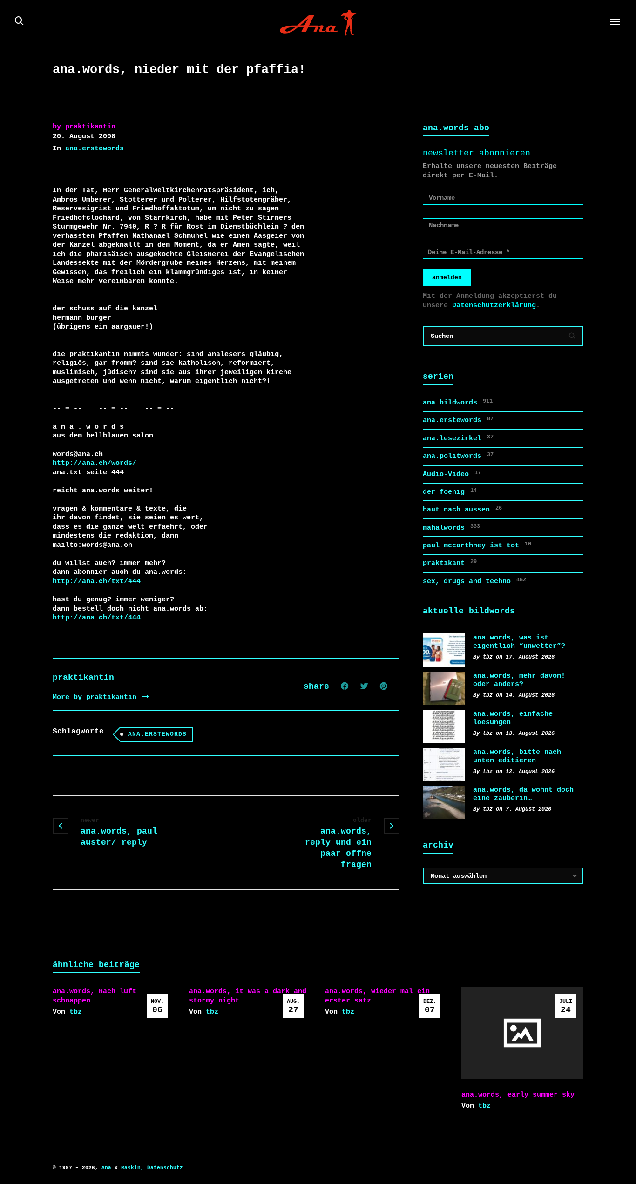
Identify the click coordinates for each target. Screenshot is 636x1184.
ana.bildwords (458, 402)
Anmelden (447, 277)
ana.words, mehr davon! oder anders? (519, 680)
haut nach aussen (462, 509)
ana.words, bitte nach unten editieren (517, 756)
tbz (75, 1012)
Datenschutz (165, 1168)
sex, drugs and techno (474, 581)
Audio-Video (452, 474)
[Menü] (615, 22)
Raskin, (132, 1168)
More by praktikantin (97, 697)
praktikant (450, 562)
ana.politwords (458, 455)
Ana (106, 1168)
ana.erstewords (94, 148)
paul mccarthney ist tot (477, 545)
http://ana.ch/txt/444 (97, 581)
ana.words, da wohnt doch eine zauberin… (523, 794)
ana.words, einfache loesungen (513, 718)
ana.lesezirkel (458, 438)
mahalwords (451, 527)
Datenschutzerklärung (494, 305)
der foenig (450, 491)
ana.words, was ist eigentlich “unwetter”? (519, 641)
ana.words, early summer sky (518, 1094)
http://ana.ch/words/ (94, 463)
